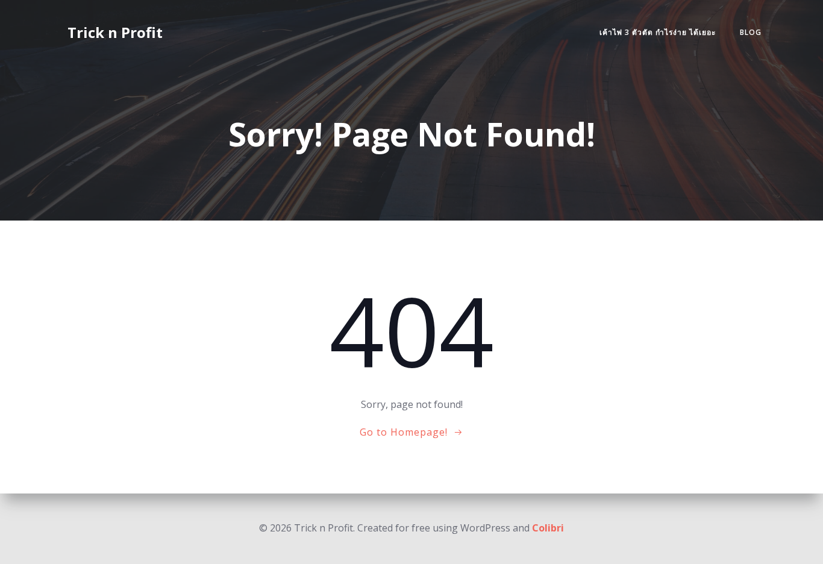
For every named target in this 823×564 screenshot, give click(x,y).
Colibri (548, 527)
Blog (751, 32)
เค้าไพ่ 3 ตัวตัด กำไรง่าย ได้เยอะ (657, 32)
